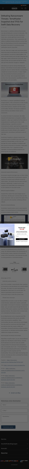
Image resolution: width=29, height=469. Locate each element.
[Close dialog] (28, 224)
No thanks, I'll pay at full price (21, 241)
